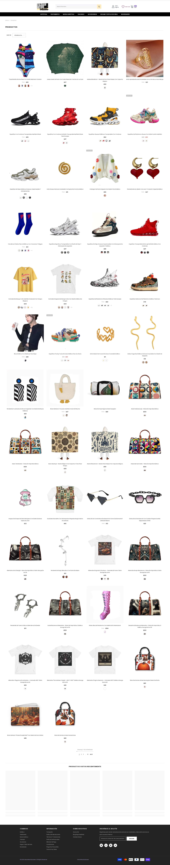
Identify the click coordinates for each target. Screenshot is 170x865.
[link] (20, 813)
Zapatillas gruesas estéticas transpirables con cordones (105, 134)
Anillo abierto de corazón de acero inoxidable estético (105, 354)
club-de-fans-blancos (25, 307)
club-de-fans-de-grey (68, 307)
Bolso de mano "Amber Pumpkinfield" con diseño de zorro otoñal (25, 735)
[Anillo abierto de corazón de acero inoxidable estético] (105, 333)
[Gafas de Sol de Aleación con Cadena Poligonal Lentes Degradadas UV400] (144, 497)
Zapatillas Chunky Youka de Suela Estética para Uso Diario (65, 354)
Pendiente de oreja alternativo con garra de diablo (65, 570)
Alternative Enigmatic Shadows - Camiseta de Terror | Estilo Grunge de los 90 (105, 571)
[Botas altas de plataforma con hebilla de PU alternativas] (105, 604)
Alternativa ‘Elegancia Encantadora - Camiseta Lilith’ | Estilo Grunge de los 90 (25, 681)
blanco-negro (23, 197)
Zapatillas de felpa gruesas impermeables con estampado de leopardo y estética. (105, 245)
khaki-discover (59, 307)
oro (103, 360)
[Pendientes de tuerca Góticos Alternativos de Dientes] (25, 604)
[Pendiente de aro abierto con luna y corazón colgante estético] (144, 168)
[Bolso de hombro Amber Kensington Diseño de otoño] (144, 659)
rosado (143, 140)
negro (22, 140)
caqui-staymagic (19, 307)
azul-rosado (25, 250)
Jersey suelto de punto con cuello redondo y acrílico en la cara (65, 79)
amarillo (100, 140)
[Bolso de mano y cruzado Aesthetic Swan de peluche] (65, 388)
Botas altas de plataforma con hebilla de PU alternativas (105, 625)
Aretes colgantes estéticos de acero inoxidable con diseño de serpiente (145, 355)
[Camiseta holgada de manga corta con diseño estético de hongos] (65, 278)
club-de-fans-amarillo (28, 307)
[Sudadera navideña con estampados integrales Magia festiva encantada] (65, 497)
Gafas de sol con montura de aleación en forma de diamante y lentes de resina (105, 519)
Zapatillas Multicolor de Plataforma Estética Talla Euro (145, 299)
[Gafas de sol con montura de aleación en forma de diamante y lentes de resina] (105, 497)
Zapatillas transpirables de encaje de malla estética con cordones (145, 245)
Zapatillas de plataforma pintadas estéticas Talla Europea (105, 299)
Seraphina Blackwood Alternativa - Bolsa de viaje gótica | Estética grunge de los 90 (144, 626)
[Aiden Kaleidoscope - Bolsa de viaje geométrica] (144, 388)
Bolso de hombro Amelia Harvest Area (65, 735)
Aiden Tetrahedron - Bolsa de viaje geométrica (25, 464)
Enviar (131, 838)
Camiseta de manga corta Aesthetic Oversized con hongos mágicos (25, 300)
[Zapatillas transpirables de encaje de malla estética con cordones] (144, 223)
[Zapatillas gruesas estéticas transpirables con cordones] (105, 113)
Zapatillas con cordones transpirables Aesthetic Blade (25, 134)
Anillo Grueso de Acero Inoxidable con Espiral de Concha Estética (65, 189)
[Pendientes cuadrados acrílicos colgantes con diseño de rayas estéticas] (25, 388)
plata (106, 360)
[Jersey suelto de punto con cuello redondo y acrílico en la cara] (65, 58)
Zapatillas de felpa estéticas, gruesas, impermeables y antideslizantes (25, 190)
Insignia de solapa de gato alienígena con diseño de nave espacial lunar (25, 519)
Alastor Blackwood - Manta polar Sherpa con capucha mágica (105, 464)
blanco (28, 140)
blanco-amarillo (19, 250)
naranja (65, 360)
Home (7, 20)
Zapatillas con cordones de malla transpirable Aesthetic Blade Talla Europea (65, 135)
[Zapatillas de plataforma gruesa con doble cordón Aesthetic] (144, 113)
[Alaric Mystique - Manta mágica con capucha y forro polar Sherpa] (65, 443)
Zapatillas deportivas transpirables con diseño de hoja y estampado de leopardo (65, 245)
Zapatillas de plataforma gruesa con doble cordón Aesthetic (145, 134)
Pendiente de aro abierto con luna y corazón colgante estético (144, 189)
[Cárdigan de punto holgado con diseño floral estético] (105, 168)
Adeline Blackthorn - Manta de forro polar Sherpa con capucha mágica (105, 80)
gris (148, 252)
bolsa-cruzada (66, 415)
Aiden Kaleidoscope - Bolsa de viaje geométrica (144, 409)
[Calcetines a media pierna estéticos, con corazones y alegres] (25, 223)
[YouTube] (115, 845)
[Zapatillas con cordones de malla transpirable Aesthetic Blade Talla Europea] (65, 113)
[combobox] (76, 6)
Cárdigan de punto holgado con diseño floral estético (105, 189)
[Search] (78, 6)
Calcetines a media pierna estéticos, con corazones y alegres (25, 244)
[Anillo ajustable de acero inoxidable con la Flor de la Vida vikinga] (144, 58)
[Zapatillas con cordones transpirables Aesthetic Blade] (25, 113)
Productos (13, 20)
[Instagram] (101, 845)
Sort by (9, 35)
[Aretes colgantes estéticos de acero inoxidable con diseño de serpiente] (144, 333)
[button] (19, 35)
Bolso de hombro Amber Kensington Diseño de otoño (145, 680)
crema (105, 87)
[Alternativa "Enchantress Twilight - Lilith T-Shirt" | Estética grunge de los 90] (65, 659)
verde (25, 85)
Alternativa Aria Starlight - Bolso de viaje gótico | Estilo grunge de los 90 (25, 571)
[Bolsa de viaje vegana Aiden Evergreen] (105, 388)
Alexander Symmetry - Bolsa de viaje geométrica (145, 464)
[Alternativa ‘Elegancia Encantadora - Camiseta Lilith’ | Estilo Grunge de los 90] (25, 659)
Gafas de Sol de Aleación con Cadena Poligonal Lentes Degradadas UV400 (144, 519)
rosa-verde (28, 250)
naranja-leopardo (143, 305)
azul (22, 85)
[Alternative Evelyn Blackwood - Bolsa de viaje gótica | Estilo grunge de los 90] (144, 549)
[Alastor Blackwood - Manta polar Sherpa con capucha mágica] (105, 443)
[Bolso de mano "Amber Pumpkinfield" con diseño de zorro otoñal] (25, 714)
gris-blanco (66, 142)
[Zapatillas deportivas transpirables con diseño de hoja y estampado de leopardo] (65, 223)
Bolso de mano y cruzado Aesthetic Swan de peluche (65, 409)
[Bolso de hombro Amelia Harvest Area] (65, 714)
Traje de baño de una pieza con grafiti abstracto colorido (25, 79)
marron (144, 415)
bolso (63, 415)
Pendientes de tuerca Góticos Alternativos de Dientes (25, 625)
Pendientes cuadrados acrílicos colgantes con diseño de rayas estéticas (25, 410)
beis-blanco (20, 197)
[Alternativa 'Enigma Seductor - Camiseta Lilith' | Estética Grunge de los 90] (105, 659)
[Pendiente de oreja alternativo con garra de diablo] (65, 549)
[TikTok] (110, 845)
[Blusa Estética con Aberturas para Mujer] (25, 333)
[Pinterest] (106, 845)
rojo (28, 85)
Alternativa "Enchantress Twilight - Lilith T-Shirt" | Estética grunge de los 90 (65, 681)
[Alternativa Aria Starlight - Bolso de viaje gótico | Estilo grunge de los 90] (25, 549)
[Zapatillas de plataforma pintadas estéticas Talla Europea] (105, 278)
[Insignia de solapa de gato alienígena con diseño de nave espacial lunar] (25, 497)
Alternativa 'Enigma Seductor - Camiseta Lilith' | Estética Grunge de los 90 (105, 681)
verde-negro (22, 250)
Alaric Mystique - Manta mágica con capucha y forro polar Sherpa (65, 464)
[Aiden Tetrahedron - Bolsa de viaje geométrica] (25, 443)
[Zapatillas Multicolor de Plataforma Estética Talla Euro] (144, 278)
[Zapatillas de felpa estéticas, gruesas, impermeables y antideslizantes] (25, 168)
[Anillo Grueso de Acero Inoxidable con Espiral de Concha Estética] (65, 168)
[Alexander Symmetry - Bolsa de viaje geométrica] (144, 443)
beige (62, 252)
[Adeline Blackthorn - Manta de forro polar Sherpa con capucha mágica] (105, 58)
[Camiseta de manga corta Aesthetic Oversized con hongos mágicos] (25, 278)
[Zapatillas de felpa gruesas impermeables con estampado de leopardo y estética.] (105, 223)
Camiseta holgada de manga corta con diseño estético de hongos (65, 300)
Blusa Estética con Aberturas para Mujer (25, 354)
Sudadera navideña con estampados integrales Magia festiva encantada (65, 519)
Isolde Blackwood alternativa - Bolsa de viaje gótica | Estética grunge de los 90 (65, 626)
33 (87, 754)
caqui (62, 307)
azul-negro (105, 305)
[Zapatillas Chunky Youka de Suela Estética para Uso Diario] (65, 333)
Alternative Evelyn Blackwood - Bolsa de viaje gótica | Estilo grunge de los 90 (144, 571)
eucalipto (108, 579)
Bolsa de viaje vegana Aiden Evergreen (105, 409)
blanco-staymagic (22, 307)
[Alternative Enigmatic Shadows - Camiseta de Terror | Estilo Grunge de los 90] (105, 549)
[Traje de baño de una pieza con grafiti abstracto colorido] (25, 58)
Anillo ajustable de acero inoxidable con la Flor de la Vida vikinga (144, 79)
